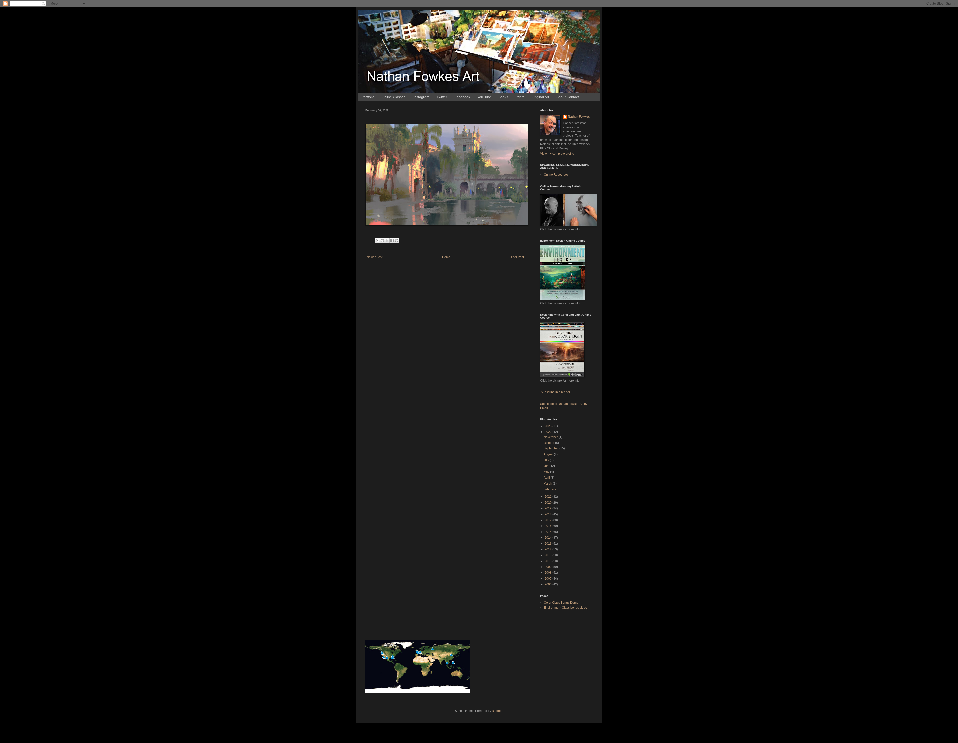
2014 (548, 537)
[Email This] (377, 240)
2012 (548, 549)
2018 (548, 514)
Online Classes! (394, 97)
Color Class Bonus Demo (561, 602)
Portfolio (367, 97)
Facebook (462, 97)
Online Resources (556, 174)
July (547, 460)
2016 (548, 526)
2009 (548, 567)
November (551, 437)
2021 (548, 496)
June (547, 466)
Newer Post (374, 257)
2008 (548, 572)
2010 (548, 561)
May (547, 472)
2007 (548, 578)
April (547, 477)
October (549, 443)
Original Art (540, 97)
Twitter (442, 97)
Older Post (517, 257)
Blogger (497, 711)
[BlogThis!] (382, 240)
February (550, 489)
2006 (548, 584)
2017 (548, 520)
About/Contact (567, 97)
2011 (548, 555)
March (548, 483)
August (549, 454)
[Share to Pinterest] (396, 240)
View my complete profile (557, 153)
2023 (548, 426)
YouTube (484, 97)
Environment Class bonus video (565, 607)
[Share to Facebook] (391, 240)
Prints (519, 97)
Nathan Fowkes (579, 116)
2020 (548, 502)
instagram (421, 97)
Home (446, 257)
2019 (548, 508)
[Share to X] (387, 240)
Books (503, 97)
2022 (548, 432)
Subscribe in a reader (555, 392)
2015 (548, 532)
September (551, 448)
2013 (548, 543)
